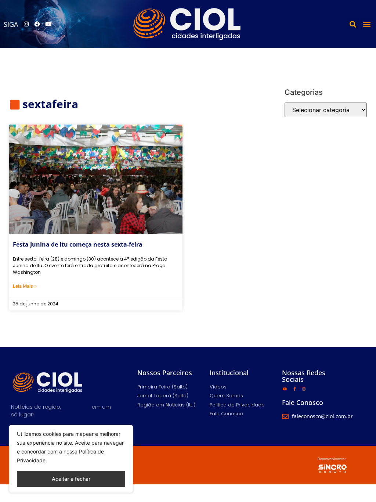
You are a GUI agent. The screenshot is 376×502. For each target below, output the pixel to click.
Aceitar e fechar (71, 479)
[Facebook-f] (294, 389)
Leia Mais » (24, 286)
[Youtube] (48, 24)
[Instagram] (26, 24)
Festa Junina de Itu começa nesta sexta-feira (77, 244)
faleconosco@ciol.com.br (322, 416)
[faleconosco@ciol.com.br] (285, 416)
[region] (71, 459)
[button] (353, 24)
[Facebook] (37, 24)
